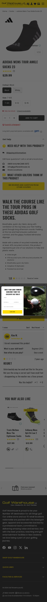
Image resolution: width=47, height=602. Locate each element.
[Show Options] (21, 306)
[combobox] (12, 306)
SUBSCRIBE (12, 312)
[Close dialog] (44, 288)
